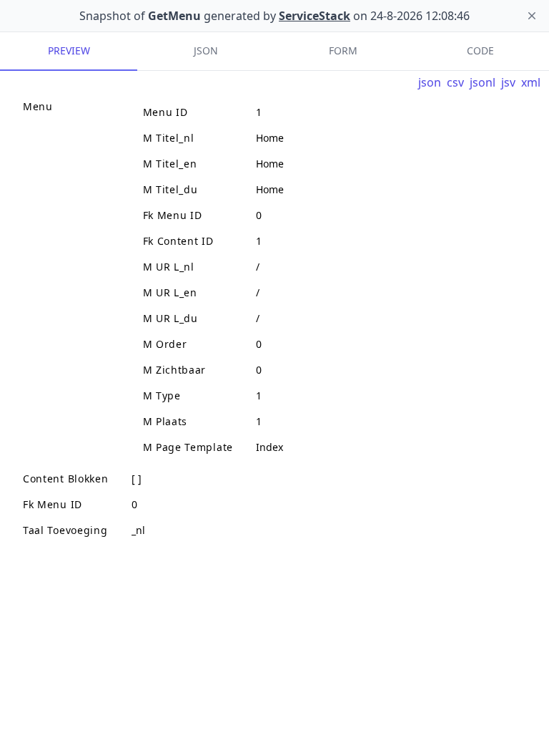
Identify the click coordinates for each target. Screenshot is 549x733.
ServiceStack (314, 16)
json (429, 82)
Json (206, 50)
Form (343, 50)
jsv (508, 82)
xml (530, 82)
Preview (69, 50)
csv (455, 82)
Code (480, 50)
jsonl (482, 82)
